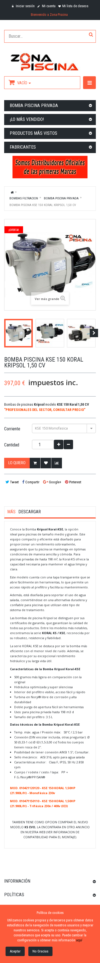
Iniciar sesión (25, 6)
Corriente (12, 428)
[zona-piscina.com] (50, 61)
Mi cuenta (48, 6)
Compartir (31, 482)
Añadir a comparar (56, 463)
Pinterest (74, 482)
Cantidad (11, 445)
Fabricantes (23, 147)
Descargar (29, 511)
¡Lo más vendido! (27, 119)
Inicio (12, 192)
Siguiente (94, 333)
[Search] (91, 35)
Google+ (54, 482)
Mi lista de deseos (75, 6)
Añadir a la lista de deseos (46, 463)
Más (11, 511)
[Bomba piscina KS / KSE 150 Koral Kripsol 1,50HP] (18, 333)
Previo (6, 333)
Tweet (14, 482)
